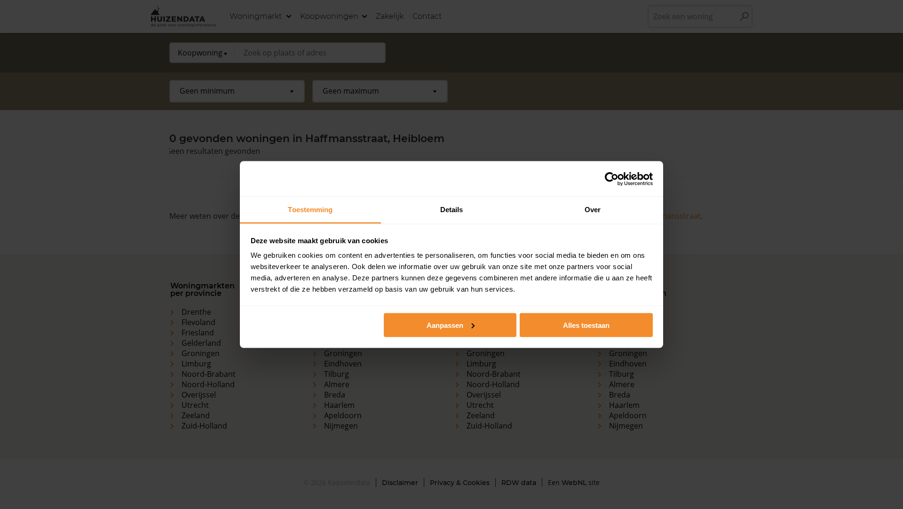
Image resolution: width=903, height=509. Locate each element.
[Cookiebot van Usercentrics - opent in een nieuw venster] (611, 179)
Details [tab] (451, 210)
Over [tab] (593, 210)
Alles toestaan (586, 325)
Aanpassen (445, 325)
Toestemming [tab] (310, 210)
